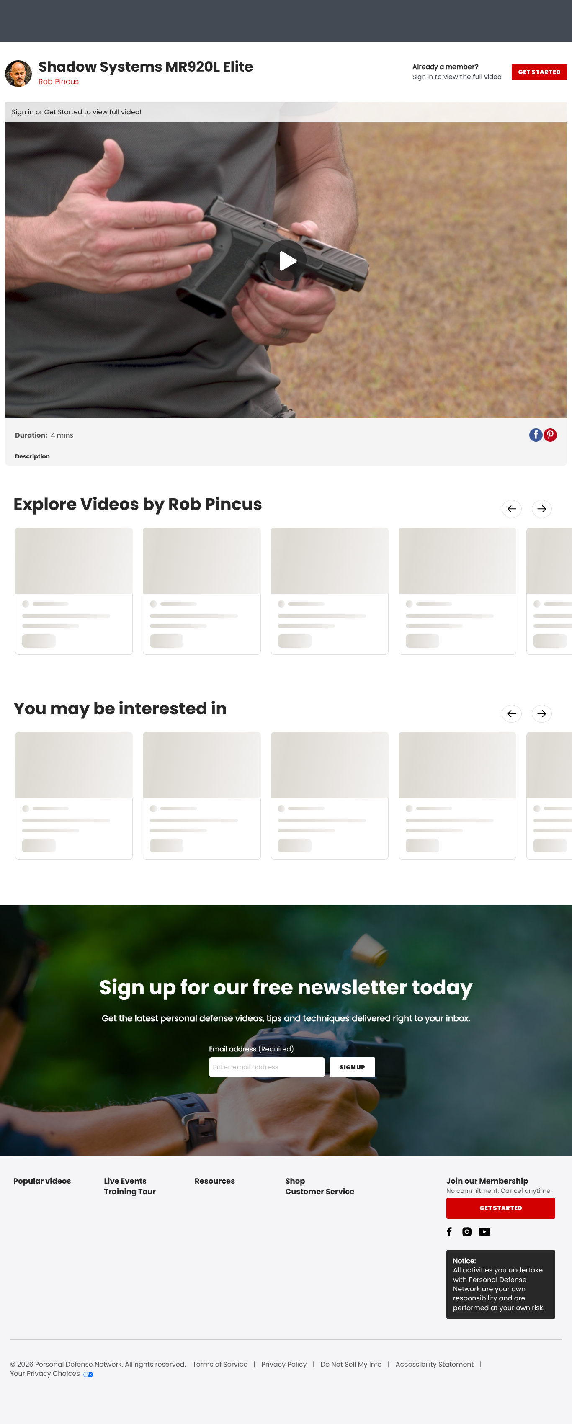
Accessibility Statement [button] (435, 1364)
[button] (457, 72)
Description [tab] (32, 457)
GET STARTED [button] (539, 72)
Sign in (24, 112)
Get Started (64, 112)
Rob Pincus (59, 82)
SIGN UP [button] (352, 1067)
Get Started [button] (500, 1208)
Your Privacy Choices (45, 1373)
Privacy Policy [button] (284, 1364)
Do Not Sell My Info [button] (351, 1364)
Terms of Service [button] (220, 1364)
